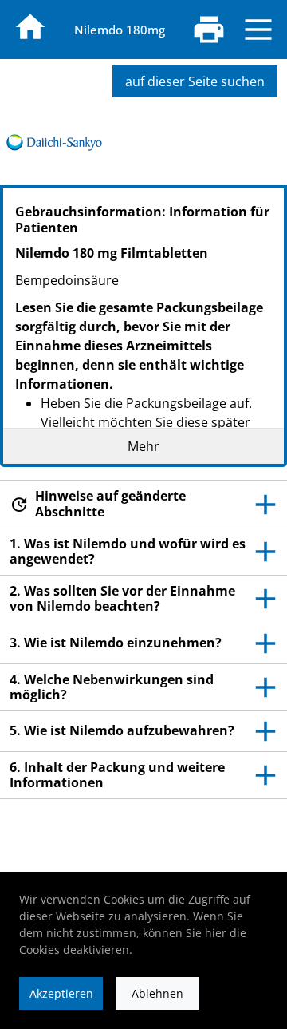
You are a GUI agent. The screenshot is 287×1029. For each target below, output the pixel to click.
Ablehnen (157, 993)
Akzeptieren (61, 993)
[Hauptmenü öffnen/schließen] (258, 29)
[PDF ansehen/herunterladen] (208, 29)
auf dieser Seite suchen (195, 81)
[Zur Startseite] (30, 27)
